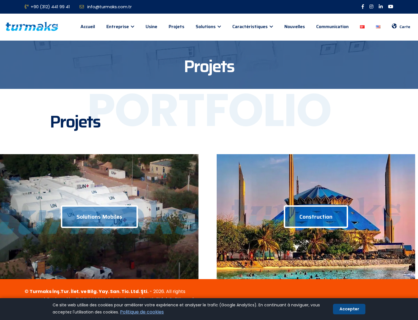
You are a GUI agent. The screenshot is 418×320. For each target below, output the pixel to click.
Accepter (349, 309)
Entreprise (118, 26)
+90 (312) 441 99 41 (50, 7)
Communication (332, 26)
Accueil (87, 26)
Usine (151, 26)
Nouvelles (294, 26)
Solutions (206, 26)
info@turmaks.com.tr (109, 7)
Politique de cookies (142, 312)
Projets (176, 26)
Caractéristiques (250, 26)
